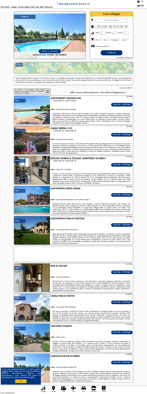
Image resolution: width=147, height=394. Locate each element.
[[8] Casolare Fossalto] (32, 338)
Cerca (111, 52)
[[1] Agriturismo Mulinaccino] (32, 110)
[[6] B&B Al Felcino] (32, 277)
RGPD (32, 377)
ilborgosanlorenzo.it (73, 4)
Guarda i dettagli (122, 104)
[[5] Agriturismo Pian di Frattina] (32, 230)
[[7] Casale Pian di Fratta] (32, 308)
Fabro (17, 100)
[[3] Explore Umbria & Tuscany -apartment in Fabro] (32, 170)
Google (4, 371)
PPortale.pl (11, 393)
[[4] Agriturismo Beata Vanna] (32, 200)
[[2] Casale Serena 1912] (32, 140)
